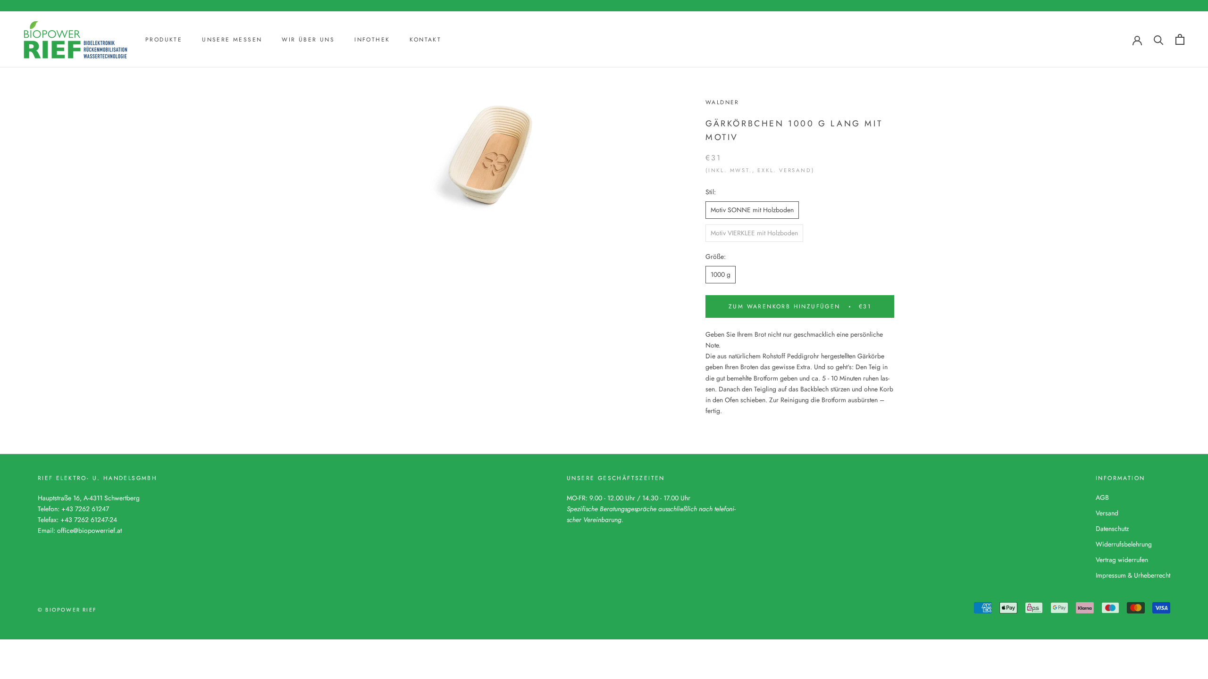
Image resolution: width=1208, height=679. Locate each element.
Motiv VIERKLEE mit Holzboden (754, 233)
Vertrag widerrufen (1122, 559)
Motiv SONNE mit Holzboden (752, 210)
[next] (610, 172)
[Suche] (1159, 39)
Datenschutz (1112, 528)
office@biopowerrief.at (89, 530)
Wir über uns (308, 39)
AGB (1102, 497)
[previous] (385, 172)
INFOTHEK (372, 39)
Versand (1107, 513)
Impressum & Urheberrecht (1133, 575)
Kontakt (425, 39)
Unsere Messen (232, 39)
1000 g (720, 274)
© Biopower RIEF (67, 609)
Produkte (163, 39)
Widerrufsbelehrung (1124, 544)
